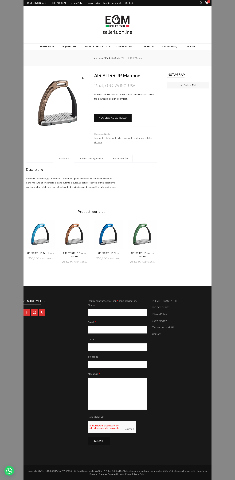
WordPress (125, 474)
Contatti (129, 3)
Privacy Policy (76, 3)
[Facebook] (27, 312)
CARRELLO (148, 46)
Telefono (93, 356)
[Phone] (42, 312)
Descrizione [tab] (63, 158)
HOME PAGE (47, 46)
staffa (101, 138)
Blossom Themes (98, 474)
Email (92, 322)
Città (92, 339)
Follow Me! (190, 85)
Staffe (107, 133)
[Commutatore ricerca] (201, 3)
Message (94, 374)
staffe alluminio (119, 138)
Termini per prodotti (112, 3)
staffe (108, 138)
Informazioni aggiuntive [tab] (91, 158)
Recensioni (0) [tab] (120, 158)
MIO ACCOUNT (59, 3)
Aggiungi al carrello (113, 117)
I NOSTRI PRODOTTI (96, 46)
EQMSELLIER (70, 46)
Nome (92, 305)
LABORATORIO (125, 46)
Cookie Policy (93, 3)
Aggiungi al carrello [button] (40, 232)
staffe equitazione (136, 138)
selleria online (117, 32)
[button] (83, 78)
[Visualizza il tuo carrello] (206, 3)
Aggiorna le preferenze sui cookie (145, 470)
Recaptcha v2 (96, 417)
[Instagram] (34, 312)
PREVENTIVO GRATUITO (37, 3)
